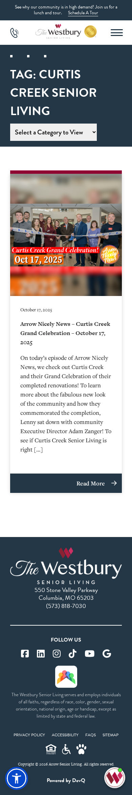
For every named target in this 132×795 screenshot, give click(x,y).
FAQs (90, 735)
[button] (16, 778)
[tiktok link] (72, 654)
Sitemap (110, 735)
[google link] (107, 654)
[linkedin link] (41, 654)
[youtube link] (89, 654)
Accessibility (65, 735)
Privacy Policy (29, 735)
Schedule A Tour (83, 12)
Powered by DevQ (66, 780)
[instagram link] (57, 654)
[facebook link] (25, 654)
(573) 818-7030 (66, 605)
